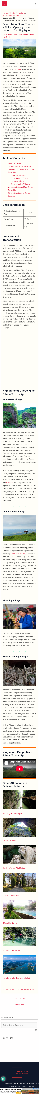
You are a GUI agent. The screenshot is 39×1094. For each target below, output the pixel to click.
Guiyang (18, 69)
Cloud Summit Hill (18, 553)
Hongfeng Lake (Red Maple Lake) (16, 978)
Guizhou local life (27, 989)
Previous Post (19, 998)
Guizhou (9, 482)
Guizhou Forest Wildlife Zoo (14, 868)
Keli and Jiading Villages (20, 184)
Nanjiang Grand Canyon (12, 813)
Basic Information (15, 163)
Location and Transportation (19, 166)
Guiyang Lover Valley (11, 950)
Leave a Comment (10, 34)
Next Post (19, 1004)
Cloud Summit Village (19, 178)
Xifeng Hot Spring (10, 923)
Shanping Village (17, 181)
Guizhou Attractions (27, 34)
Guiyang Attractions (11, 989)
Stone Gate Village (18, 175)
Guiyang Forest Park (11, 896)
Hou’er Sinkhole (9, 841)
